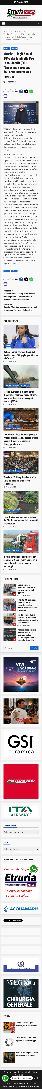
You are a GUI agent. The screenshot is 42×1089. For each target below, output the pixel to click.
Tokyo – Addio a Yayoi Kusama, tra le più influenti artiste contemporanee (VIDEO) (26, 1024)
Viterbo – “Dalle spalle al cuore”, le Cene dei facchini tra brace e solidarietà (20, 480)
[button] (3, 23)
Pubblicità (24, 1078)
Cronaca (16, 385)
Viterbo (6, 48)
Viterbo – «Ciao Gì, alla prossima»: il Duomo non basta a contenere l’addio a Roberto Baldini (10, 619)
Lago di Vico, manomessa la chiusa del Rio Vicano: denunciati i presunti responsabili (21, 520)
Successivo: (20, 307)
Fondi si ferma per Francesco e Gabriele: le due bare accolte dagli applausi (10, 590)
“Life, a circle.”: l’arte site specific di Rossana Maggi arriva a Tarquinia (26, 1039)
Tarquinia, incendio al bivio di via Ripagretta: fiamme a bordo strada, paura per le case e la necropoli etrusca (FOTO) (20, 396)
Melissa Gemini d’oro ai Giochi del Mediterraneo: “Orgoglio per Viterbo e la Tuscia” (21, 355)
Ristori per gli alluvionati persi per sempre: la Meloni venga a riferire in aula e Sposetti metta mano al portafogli (20, 561)
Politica (14, 48)
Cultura (7, 1015)
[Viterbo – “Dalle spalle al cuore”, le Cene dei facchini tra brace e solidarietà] (21, 462)
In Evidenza (25, 385)
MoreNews (22, 1086)
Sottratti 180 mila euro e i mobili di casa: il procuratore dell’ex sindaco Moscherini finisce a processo (10, 605)
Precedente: (19, 295)
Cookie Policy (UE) (11, 1078)
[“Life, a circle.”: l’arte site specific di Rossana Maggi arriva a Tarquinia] (9, 1042)
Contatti (34, 1078)
